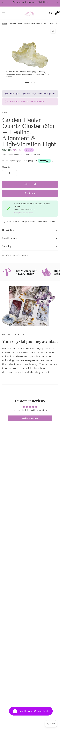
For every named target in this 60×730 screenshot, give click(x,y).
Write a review (30, 418)
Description (8, 230)
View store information (23, 213)
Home (4, 23)
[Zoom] (53, 31)
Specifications (9, 238)
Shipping (17, 154)
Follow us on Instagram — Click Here (30, 2)
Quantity (6, 167)
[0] (55, 13)
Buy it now (30, 193)
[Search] (50, 13)
